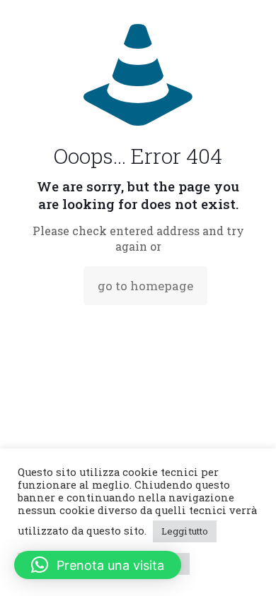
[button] (97, 565)
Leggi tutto (184, 531)
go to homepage (145, 286)
